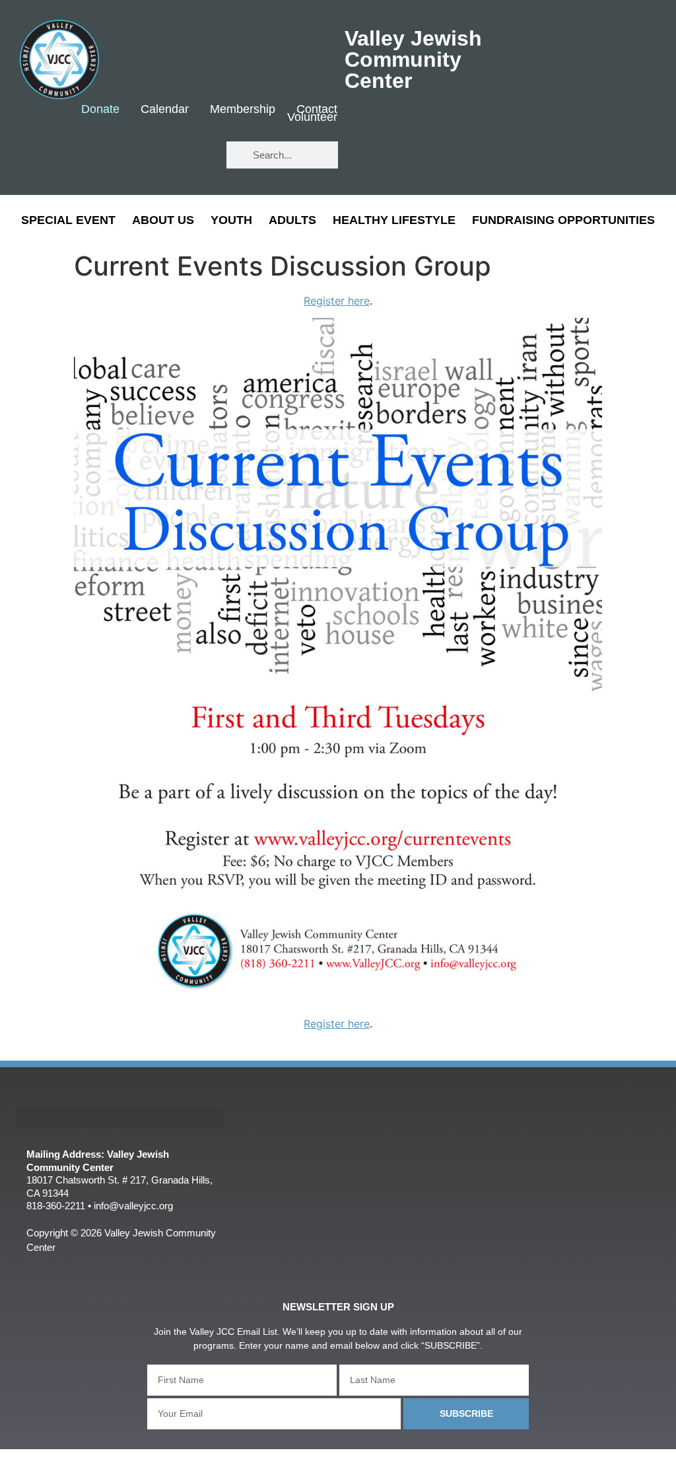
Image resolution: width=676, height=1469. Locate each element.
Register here (337, 300)
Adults (292, 220)
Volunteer (312, 118)
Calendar (165, 110)
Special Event (68, 220)
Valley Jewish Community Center (413, 59)
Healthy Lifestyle (394, 220)
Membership (242, 110)
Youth (231, 220)
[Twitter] (154, 155)
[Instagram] (193, 155)
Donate (100, 110)
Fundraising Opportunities (563, 220)
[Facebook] (115, 155)
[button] (119, 1117)
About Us (163, 220)
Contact (316, 110)
